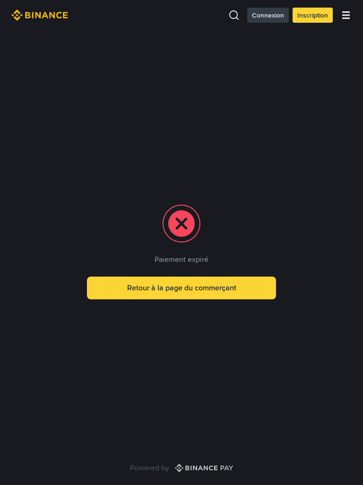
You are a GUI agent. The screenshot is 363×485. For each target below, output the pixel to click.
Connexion (268, 15)
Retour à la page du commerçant (181, 288)
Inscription (312, 15)
